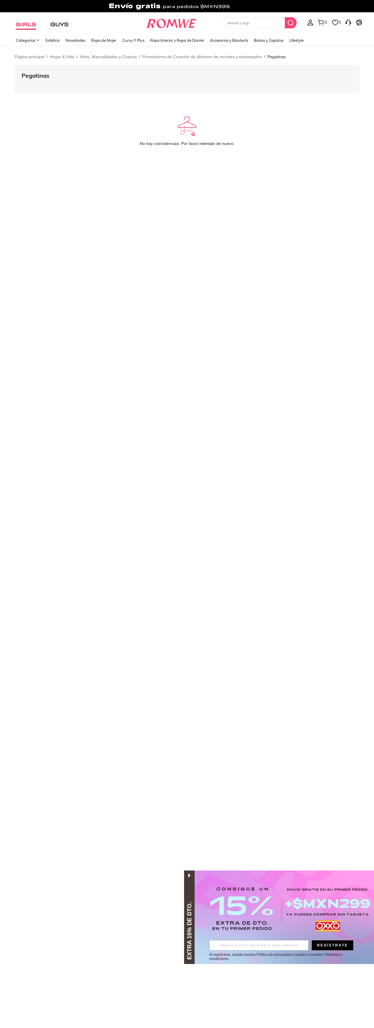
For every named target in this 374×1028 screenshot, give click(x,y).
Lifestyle (296, 40)
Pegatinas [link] (276, 56)
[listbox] (310, 22)
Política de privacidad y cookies (282, 955)
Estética (53, 40)
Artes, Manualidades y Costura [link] (108, 56)
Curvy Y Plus (133, 40)
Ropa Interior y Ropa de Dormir (177, 40)
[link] (187, 7)
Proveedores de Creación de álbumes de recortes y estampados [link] (202, 56)
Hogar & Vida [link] (62, 56)
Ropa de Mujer (104, 40)
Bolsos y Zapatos (268, 40)
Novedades (75, 40)
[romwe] (171, 22)
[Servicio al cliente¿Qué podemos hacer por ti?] (348, 22)
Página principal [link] (29, 56)
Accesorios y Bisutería (229, 40)
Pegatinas (35, 75)
